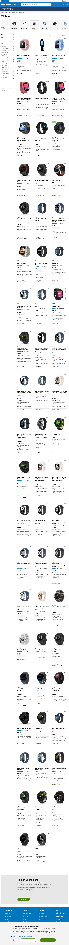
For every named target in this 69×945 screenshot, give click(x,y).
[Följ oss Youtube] (63, 913)
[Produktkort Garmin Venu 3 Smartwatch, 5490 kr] (59, 797)
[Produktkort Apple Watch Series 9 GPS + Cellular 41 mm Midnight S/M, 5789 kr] (59, 718)
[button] (8, 18)
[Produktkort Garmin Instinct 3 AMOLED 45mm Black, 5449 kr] (25, 467)
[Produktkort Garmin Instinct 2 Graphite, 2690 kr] (42, 639)
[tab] (5, 1)
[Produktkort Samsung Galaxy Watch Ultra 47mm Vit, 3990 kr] (25, 639)
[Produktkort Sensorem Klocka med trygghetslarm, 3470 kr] (42, 45)
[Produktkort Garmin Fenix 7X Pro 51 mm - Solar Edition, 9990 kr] (25, 170)
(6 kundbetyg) (26, 58)
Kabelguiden (42, 913)
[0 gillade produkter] (64, 4)
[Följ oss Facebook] (57, 913)
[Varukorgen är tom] (67, 4)
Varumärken (42, 919)
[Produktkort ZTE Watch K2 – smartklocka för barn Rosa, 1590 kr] (25, 45)
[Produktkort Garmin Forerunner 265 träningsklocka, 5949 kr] (42, 797)
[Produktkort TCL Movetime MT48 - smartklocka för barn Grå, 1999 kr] (25, 128)
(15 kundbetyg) (44, 57)
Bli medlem (24, 899)
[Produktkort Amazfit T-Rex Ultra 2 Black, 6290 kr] (59, 170)
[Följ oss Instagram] (60, 913)
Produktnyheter (42, 918)
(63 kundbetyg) (44, 100)
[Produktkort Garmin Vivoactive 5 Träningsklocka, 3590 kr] (25, 839)
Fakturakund (7, 914)
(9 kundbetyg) (61, 692)
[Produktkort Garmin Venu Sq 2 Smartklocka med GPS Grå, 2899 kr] (25, 678)
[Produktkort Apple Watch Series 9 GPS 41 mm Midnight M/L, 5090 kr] (59, 251)
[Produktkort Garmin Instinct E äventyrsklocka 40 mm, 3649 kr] (42, 170)
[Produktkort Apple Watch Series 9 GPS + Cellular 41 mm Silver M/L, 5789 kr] (42, 381)
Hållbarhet (25, 918)
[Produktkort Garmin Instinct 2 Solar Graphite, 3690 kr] (59, 639)
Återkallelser (7, 921)
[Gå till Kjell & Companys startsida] (7, 4)
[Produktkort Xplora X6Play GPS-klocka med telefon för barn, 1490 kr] (59, 294)
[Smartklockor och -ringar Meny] (18, 12)
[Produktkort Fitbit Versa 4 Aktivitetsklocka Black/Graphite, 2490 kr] (42, 128)
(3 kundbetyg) (26, 101)
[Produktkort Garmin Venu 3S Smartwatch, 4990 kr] (42, 678)
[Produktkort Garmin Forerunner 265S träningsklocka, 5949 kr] (59, 424)
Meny (17, 4)
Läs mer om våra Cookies (17, 936)
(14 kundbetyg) (26, 692)
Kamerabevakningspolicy (10, 918)
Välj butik (25, 74)
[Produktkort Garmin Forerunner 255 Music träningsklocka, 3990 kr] (59, 678)
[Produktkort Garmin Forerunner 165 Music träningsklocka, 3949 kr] (25, 797)
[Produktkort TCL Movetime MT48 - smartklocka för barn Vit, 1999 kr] (25, 251)
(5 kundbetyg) (43, 851)
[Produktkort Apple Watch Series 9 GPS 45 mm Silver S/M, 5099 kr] (25, 758)
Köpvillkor (7, 919)
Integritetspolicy (8, 916)
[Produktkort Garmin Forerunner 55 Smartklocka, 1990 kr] (25, 718)
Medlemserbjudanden (44, 916)
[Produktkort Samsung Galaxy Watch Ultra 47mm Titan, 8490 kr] (59, 596)
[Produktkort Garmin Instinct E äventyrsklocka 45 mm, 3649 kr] (25, 208)
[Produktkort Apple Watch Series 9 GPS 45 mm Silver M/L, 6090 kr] (42, 294)
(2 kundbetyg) (26, 183)
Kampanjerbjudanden (44, 914)
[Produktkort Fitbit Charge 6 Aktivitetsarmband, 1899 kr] (42, 88)
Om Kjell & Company (27, 913)
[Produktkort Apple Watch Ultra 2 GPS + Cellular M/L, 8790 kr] (59, 758)
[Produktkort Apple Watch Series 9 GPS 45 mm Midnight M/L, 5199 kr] (42, 208)
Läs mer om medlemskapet (23, 890)
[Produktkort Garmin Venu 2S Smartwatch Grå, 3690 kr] (42, 839)
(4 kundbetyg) (26, 141)
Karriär (24, 919)
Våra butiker (26, 921)
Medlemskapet (26, 914)
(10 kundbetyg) (44, 525)
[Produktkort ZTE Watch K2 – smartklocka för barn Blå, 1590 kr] (59, 45)
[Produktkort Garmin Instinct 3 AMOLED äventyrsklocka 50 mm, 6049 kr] (25, 337)
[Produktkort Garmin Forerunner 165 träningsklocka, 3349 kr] (42, 718)
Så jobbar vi (25, 916)
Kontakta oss (7, 913)
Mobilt (4, 43)
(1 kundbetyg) (61, 223)
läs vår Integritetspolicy (27, 936)
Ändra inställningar (14, 940)
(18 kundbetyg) (44, 437)
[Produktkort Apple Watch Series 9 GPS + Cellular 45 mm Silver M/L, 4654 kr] (42, 758)
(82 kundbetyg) (44, 141)
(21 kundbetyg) (26, 730)
